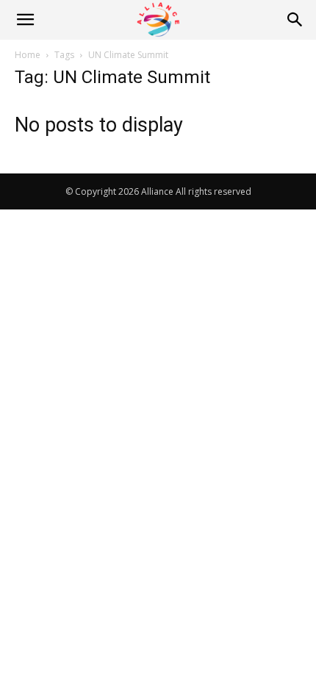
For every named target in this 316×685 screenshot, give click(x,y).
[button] (25, 20)
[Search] (295, 20)
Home (27, 55)
